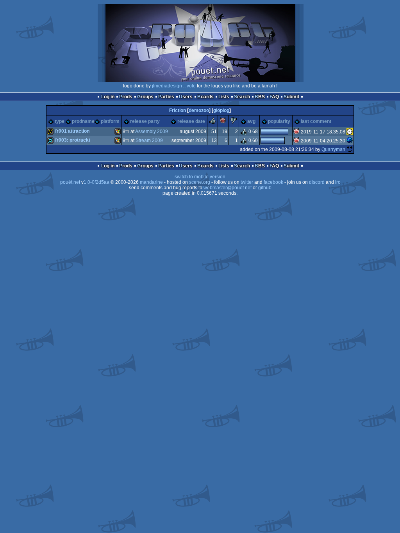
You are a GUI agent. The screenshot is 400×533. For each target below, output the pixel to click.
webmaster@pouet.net (228, 187)
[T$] (349, 141)
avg (251, 121)
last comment (316, 121)
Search (242, 96)
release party (145, 121)
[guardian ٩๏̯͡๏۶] (349, 132)
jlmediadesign (167, 86)
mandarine (151, 182)
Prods (125, 96)
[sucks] (233, 122)
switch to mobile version (200, 176)
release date (191, 121)
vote (191, 86)
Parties (166, 96)
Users (186, 96)
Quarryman (333, 149)
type (59, 121)
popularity (279, 121)
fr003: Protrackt (72, 140)
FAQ (274, 96)
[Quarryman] (349, 149)
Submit (291, 96)
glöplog (221, 110)
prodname (83, 121)
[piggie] (223, 122)
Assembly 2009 (151, 131)
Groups (145, 96)
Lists (223, 96)
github (264, 187)
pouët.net (70, 182)
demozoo (199, 110)
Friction (177, 110)
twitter (247, 182)
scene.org (199, 182)
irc (337, 182)
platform (110, 121)
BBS (260, 96)
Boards (205, 96)
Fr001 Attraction (72, 131)
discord (317, 182)
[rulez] (212, 122)
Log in (107, 96)
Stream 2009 (149, 140)
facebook (273, 182)
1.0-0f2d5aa (96, 182)
